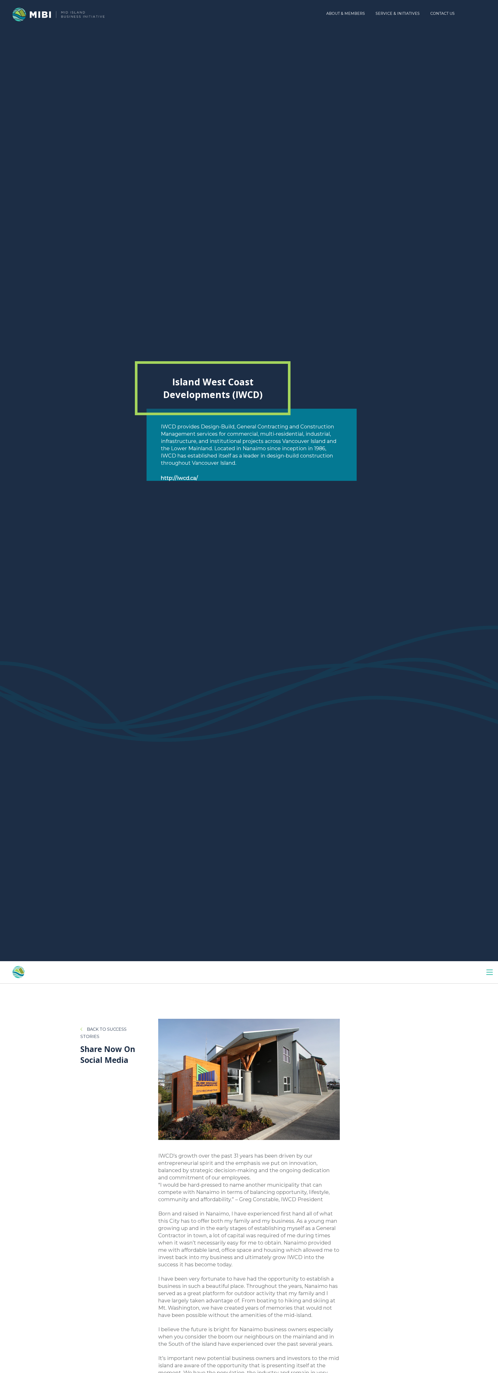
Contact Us (442, 13)
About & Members (345, 13)
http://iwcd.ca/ (179, 478)
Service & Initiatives (398, 13)
